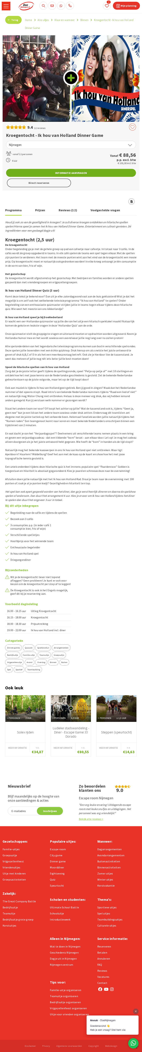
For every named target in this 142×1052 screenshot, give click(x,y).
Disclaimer (30, 1046)
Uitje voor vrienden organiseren (69, 1014)
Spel (9, 669)
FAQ (99, 964)
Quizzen (29, 647)
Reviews (102, 970)
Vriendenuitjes (11, 867)
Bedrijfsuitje (12, 655)
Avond (30, 662)
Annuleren (103, 958)
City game (56, 855)
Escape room (58, 849)
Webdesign (111, 1046)
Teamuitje (44, 655)
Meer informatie (17, 747)
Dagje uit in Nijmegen (63, 958)
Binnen (53, 662)
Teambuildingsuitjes (110, 919)
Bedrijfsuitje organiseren (65, 1002)
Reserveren (104, 946)
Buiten (64, 662)
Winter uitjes (105, 879)
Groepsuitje (59, 655)
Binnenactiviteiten (109, 867)
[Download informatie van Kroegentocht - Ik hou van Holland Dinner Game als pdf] (131, 201)
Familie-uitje (29, 655)
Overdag (41, 662)
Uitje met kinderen (14, 873)
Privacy (46, 1046)
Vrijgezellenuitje (14, 662)
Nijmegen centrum (61, 964)
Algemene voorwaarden (69, 1046)
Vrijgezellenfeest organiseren (68, 1008)
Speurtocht (57, 885)
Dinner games (13, 647)
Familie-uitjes (11, 849)
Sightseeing (57, 873)
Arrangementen (61, 647)
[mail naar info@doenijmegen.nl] (52, 6)
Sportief (19, 669)
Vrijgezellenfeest (13, 861)
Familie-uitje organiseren (65, 990)
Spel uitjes (103, 913)
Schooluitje (57, 913)
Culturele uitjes (106, 925)
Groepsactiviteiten (14, 879)
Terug (14, 19)
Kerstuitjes (9, 925)
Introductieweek (60, 919)
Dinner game (58, 861)
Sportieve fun (43, 647)
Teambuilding (33, 669)
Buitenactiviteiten (108, 861)
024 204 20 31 (70, 6)
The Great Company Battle (19, 901)
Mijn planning (128, 5)
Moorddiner (57, 867)
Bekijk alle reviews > (91, 819)
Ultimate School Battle (64, 907)
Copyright (93, 1046)
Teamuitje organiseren (64, 996)
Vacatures (103, 976)
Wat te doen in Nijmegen (65, 946)
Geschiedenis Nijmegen (64, 952)
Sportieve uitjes (107, 907)
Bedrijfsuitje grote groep (18, 919)
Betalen (102, 952)
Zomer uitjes (105, 873)
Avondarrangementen (111, 855)
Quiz (52, 879)
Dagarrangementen (109, 849)
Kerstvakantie (106, 885)
